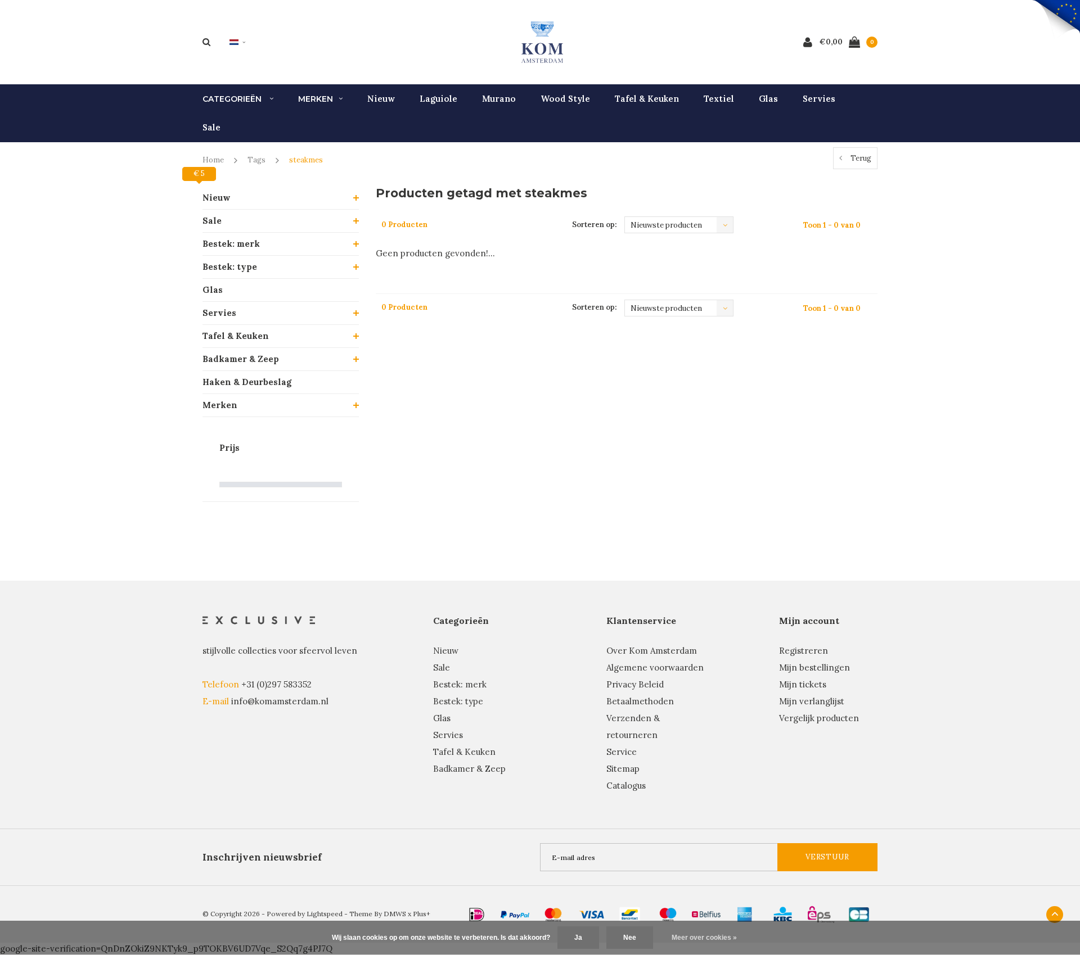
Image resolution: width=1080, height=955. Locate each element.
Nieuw (381, 98)
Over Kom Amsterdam (651, 650)
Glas (768, 98)
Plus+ (421, 913)
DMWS (395, 913)
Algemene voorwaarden (655, 667)
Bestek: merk (231, 243)
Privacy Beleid (635, 684)
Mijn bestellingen (814, 667)
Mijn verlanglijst (811, 701)
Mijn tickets (802, 684)
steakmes (306, 160)
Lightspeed (325, 913)
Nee (629, 938)
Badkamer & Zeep (240, 359)
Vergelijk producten (819, 718)
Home (213, 160)
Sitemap (623, 768)
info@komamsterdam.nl (279, 701)
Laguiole (438, 98)
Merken (315, 99)
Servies (819, 98)
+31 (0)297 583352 (276, 684)
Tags (257, 160)
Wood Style (565, 98)
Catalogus (626, 785)
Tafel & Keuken (647, 98)
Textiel (719, 98)
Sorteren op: (594, 224)
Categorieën (233, 99)
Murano (499, 98)
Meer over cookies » (704, 938)
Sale (211, 127)
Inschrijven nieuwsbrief (262, 857)
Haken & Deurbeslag (246, 382)
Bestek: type (229, 266)
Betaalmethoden (640, 701)
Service (621, 751)
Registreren (803, 650)
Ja (578, 938)
